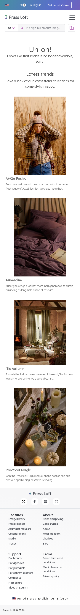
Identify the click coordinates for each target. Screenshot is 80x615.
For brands (15, 558)
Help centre (15, 582)
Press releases (16, 524)
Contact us (14, 577)
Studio (12, 538)
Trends (12, 543)
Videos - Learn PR (19, 587)
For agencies (16, 563)
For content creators (20, 573)
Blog (45, 543)
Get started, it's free (58, 5)
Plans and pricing (53, 519)
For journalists (16, 568)
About (46, 529)
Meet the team (51, 533)
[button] (7, 5)
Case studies (50, 524)
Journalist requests (19, 529)
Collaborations (17, 533)
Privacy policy (51, 576)
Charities (48, 538)
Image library (16, 519)
